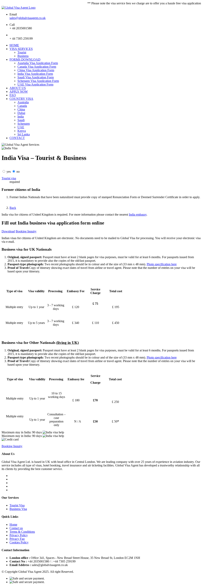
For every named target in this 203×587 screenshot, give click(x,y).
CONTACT (17, 138)
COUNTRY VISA (21, 98)
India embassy (138, 214)
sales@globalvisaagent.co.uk (28, 18)
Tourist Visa (17, 505)
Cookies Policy (19, 542)
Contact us (16, 528)
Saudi (21, 120)
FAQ (13, 95)
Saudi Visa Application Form (35, 77)
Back (13, 207)
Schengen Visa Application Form (38, 81)
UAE (20, 127)
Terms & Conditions (22, 531)
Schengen (23, 123)
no (18, 171)
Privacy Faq (17, 538)
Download (8, 231)
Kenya (21, 130)
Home (13, 524)
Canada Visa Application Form (36, 66)
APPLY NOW (19, 91)
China (21, 109)
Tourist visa (9, 178)
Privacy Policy (19, 535)
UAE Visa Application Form (35, 84)
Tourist (21, 52)
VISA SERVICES (21, 48)
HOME (14, 45)
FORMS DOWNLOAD (25, 59)
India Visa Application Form (35, 73)
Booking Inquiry (26, 231)
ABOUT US (18, 88)
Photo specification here (162, 264)
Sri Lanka (23, 134)
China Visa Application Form (35, 70)
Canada (22, 106)
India (20, 116)
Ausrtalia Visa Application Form (37, 63)
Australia (23, 102)
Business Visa (18, 509)
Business (23, 56)
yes (9, 171)
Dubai (21, 113)
